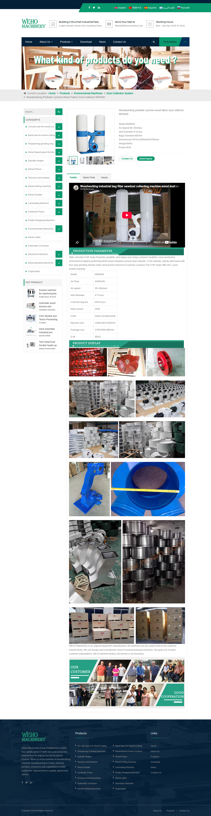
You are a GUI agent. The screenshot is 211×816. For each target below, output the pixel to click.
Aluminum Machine (38, 254)
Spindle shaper (36, 160)
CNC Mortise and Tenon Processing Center (48, 319)
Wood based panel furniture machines (44, 152)
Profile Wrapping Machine (41, 220)
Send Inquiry (145, 158)
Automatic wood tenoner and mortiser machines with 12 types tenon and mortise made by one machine (48, 306)
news (102, 41)
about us (45, 41)
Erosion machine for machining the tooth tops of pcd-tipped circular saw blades (48, 293)
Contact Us (127, 158)
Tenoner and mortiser (39, 177)
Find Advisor (170, 41)
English (122, 7)
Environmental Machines (88, 93)
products (65, 41)
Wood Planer (34, 169)
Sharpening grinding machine (43, 143)
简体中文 (137, 7)
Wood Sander (35, 194)
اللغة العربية (168, 7)
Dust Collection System (120, 93)
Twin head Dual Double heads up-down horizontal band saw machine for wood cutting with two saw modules (48, 345)
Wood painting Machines (40, 263)
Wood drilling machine (39, 186)
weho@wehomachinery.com (129, 25)
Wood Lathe (34, 237)
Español (151, 7)
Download (86, 41)
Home (28, 41)
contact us (119, 41)
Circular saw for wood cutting (43, 126)
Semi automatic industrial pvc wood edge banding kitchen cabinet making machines (47, 332)
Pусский (184, 7)
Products (65, 93)
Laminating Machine (38, 203)
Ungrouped (34, 271)
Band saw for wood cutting (41, 135)
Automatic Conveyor (38, 245)
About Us (157, 811)
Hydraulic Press (36, 211)
